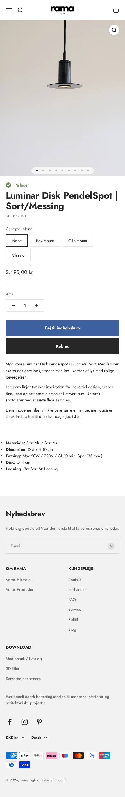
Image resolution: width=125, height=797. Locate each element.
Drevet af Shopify (53, 780)
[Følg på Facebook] (10, 722)
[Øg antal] (36, 305)
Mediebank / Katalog (24, 658)
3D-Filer (12, 668)
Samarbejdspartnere (23, 678)
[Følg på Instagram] (24, 722)
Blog (72, 629)
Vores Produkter (19, 589)
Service (74, 609)
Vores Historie (18, 579)
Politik (73, 619)
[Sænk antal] (13, 305)
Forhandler (77, 589)
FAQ (72, 599)
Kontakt (74, 579)
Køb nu (62, 346)
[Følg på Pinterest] (39, 722)
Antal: (10, 294)
